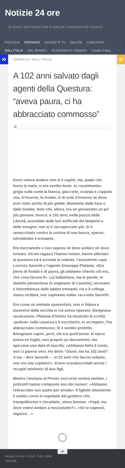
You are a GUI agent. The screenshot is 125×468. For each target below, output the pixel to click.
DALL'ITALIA (42, 59)
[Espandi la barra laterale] (4, 59)
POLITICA (12, 42)
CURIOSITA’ (96, 42)
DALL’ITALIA (14, 50)
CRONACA (32, 42)
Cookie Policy (101, 50)
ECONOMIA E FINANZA (69, 50)
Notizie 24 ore (32, 12)
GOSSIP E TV (55, 42)
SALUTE (76, 42)
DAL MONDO (37, 50)
